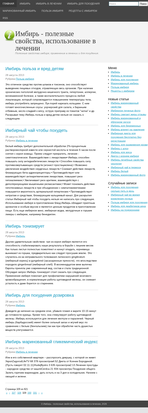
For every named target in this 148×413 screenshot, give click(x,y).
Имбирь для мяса (121, 152)
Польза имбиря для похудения (129, 202)
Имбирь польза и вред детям (34, 68)
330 (29, 393)
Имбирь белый (119, 171)
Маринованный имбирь (125, 83)
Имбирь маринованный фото (128, 174)
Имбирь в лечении (27, 140)
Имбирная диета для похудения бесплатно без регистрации (126, 137)
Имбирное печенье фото (125, 110)
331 (35, 393)
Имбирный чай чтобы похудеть (36, 130)
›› (42, 393)
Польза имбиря (25, 78)
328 (19, 393)
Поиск (143, 4)
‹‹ (6, 393)
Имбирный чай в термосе (126, 167)
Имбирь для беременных (126, 125)
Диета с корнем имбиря (125, 156)
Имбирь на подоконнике (125, 209)
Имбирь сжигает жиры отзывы (128, 114)
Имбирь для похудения (124, 79)
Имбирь (20, 236)
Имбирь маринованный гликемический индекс (51, 341)
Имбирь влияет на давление (128, 129)
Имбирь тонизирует (24, 226)
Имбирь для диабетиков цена (128, 206)
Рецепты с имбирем (122, 90)
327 (14, 393)
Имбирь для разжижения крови (129, 144)
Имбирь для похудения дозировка (39, 295)
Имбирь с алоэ (119, 148)
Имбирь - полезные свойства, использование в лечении (55, 40)
